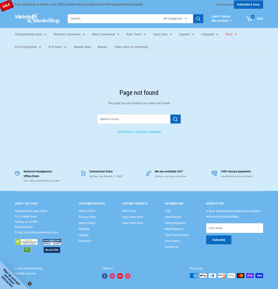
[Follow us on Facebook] (104, 276)
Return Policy (87, 223)
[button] (14, 275)
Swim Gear (160, 34)
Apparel (184, 34)
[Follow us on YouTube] (120, 276)
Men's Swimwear (103, 34)
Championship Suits (28, 34)
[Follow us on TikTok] (128, 276)
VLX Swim (55, 47)
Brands (102, 47)
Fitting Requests (175, 223)
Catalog (84, 235)
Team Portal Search (177, 235)
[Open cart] (249, 18)
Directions (85, 240)
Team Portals (173, 217)
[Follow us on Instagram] (112, 276)
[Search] (198, 18)
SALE (229, 34)
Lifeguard (207, 34)
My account (220, 21)
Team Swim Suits (132, 223)
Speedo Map (82, 47)
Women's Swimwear (67, 34)
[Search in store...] (175, 119)
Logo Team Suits (132, 217)
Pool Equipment (26, 47)
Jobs (168, 210)
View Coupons (225, 4)
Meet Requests (174, 229)
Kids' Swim (134, 34)
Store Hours (172, 240)
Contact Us (172, 247)
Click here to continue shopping (139, 132)
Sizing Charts (87, 210)
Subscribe (218, 239)
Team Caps (129, 210)
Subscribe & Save (248, 4)
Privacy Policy (87, 217)
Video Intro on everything (131, 47)
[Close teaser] (30, 284)
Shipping (84, 229)
